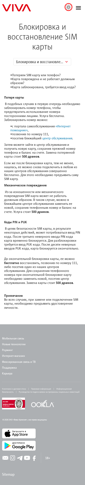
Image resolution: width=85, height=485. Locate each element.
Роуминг (7, 350)
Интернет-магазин (13, 355)
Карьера (7, 373)
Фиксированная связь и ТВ (19, 361)
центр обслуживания (57, 138)
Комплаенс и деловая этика (14, 388)
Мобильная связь (13, 338)
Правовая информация (41, 388)
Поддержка (9, 367)
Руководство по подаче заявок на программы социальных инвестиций (49, 392)
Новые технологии (14, 344)
